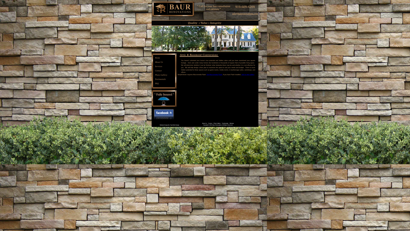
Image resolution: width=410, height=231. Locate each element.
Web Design (176, 125)
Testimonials (160, 79)
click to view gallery (247, 74)
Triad (171, 125)
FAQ (157, 83)
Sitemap (232, 123)
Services (158, 66)
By (169, 125)
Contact (158, 70)
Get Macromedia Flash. (215, 74)
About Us (159, 62)
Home (157, 58)
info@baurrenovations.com (245, 13)
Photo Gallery (161, 75)
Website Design (164, 125)
